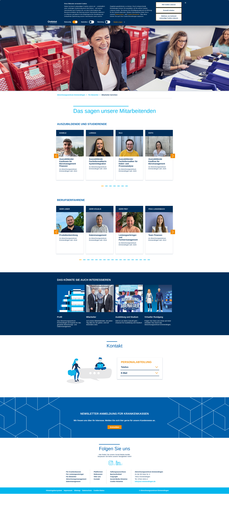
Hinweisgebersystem (54, 490)
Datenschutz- (119, 14)
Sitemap (77, 490)
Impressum (68, 490)
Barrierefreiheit (116, 474)
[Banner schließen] (185, 2)
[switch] (91, 22)
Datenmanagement (73, 481)
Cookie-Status (99, 490)
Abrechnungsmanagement (76, 479)
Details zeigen (118, 22)
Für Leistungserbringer (75, 474)
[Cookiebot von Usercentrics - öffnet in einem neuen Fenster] (52, 22)
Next (173, 156)
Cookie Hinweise (116, 481)
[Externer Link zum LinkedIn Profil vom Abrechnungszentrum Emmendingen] (118, 463)
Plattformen (98, 472)
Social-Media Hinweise (118, 479)
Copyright (114, 477)
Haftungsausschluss (118, 472)
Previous (56, 156)
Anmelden (114, 427)
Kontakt (97, 479)
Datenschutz (87, 490)
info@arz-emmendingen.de (145, 481)
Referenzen (98, 474)
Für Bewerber (71, 477)
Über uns (97, 477)
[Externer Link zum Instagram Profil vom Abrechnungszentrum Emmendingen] (111, 463)
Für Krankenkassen (73, 472)
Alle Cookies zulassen (169, 4)
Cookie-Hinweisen (133, 14)
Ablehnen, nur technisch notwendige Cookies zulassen (168, 17)
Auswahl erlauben (168, 10)
